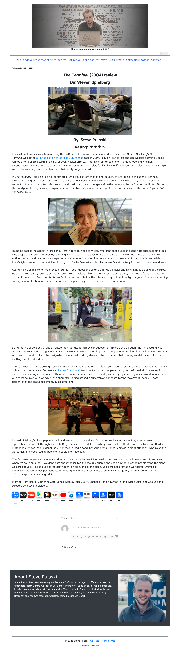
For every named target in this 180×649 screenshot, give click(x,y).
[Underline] (81, 536)
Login (116, 518)
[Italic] (77, 536)
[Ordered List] (89, 536)
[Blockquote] (97, 536)
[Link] (105, 536)
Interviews (74, 60)
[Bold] (74, 536)
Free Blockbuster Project (133, 60)
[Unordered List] (93, 536)
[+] (112, 536)
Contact (156, 60)
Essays (62, 60)
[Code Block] (101, 536)
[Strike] (85, 536)
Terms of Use (108, 640)
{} (109, 536)
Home (18, 60)
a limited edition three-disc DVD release (59, 157)
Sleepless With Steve (95, 60)
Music (112, 60)
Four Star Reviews (45, 60)
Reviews (28, 60)
